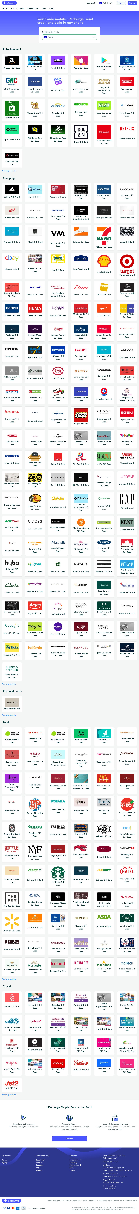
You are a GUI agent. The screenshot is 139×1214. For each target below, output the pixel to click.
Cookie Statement (89, 1201)
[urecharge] (9, 3)
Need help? (90, 3)
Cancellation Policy (104, 1201)
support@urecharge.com (113, 1182)
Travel (51, 8)
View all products (9, 171)
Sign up (132, 3)
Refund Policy (119, 1201)
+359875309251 (109, 1189)
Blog (37, 1168)
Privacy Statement (72, 1201)
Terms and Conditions (55, 1201)
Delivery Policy (131, 1201)
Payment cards (33, 8)
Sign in (121, 3)
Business (39, 1170)
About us (69, 1139)
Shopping (20, 8)
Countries (39, 1165)
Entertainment (8, 8)
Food (44, 8)
